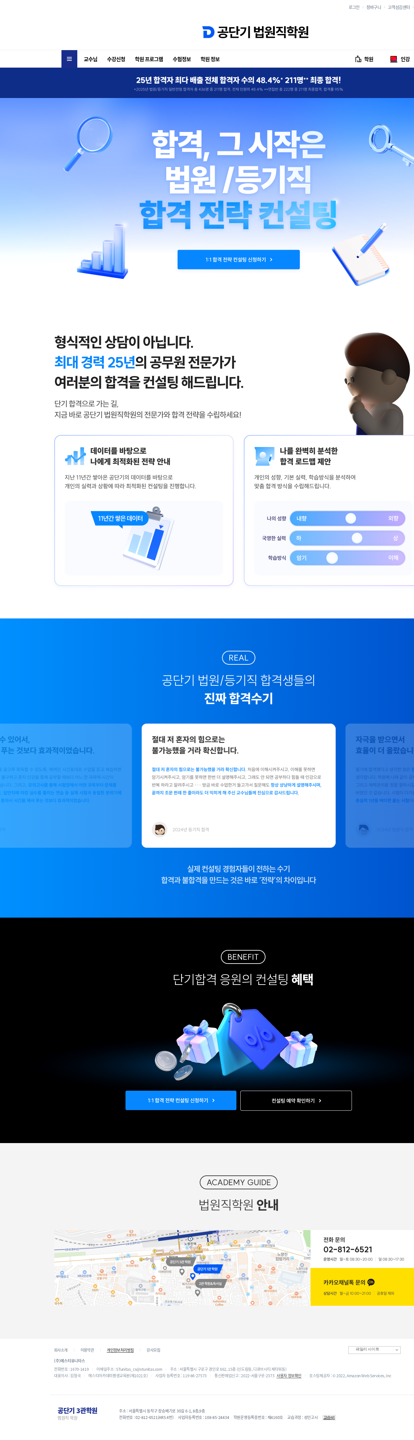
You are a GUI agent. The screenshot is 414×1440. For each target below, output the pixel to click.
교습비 (329, 1417)
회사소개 (61, 1350)
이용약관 (87, 1350)
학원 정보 (210, 59)
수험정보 (182, 59)
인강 (405, 59)
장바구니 (373, 7)
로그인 (354, 7)
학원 (368, 59)
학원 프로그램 (149, 59)
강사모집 (153, 1350)
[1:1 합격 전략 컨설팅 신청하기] (239, 259)
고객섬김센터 (399, 7)
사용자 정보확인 (289, 1376)
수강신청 (116, 59)
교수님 (90, 59)
